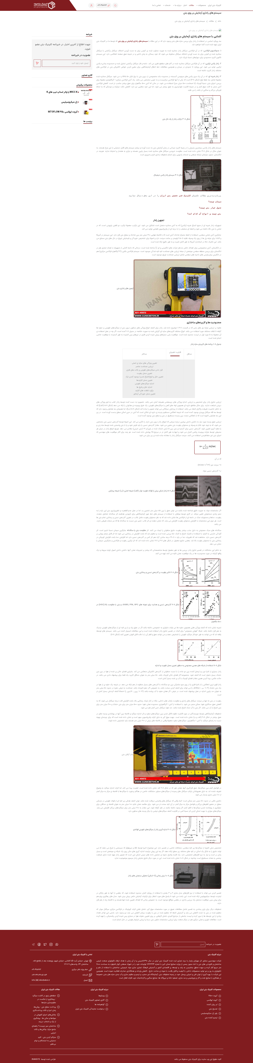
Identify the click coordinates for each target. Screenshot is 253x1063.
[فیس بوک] (39, 944)
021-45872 (36, 969)
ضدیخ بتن (213, 1008)
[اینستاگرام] (51, 944)
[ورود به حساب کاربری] (91, 5)
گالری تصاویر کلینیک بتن (95, 1000)
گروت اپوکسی (212, 1000)
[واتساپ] (56, 944)
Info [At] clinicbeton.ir (41, 980)
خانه (219, 21)
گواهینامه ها (100, 1004)
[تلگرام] (33, 944)
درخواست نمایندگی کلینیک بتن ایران (90, 1008)
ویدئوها (102, 995)
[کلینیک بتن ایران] (44, 5)
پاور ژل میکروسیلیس (209, 1013)
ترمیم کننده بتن (211, 1017)
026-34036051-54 (39, 975)
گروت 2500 (212, 995)
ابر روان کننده (212, 1004)
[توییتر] (45, 944)
